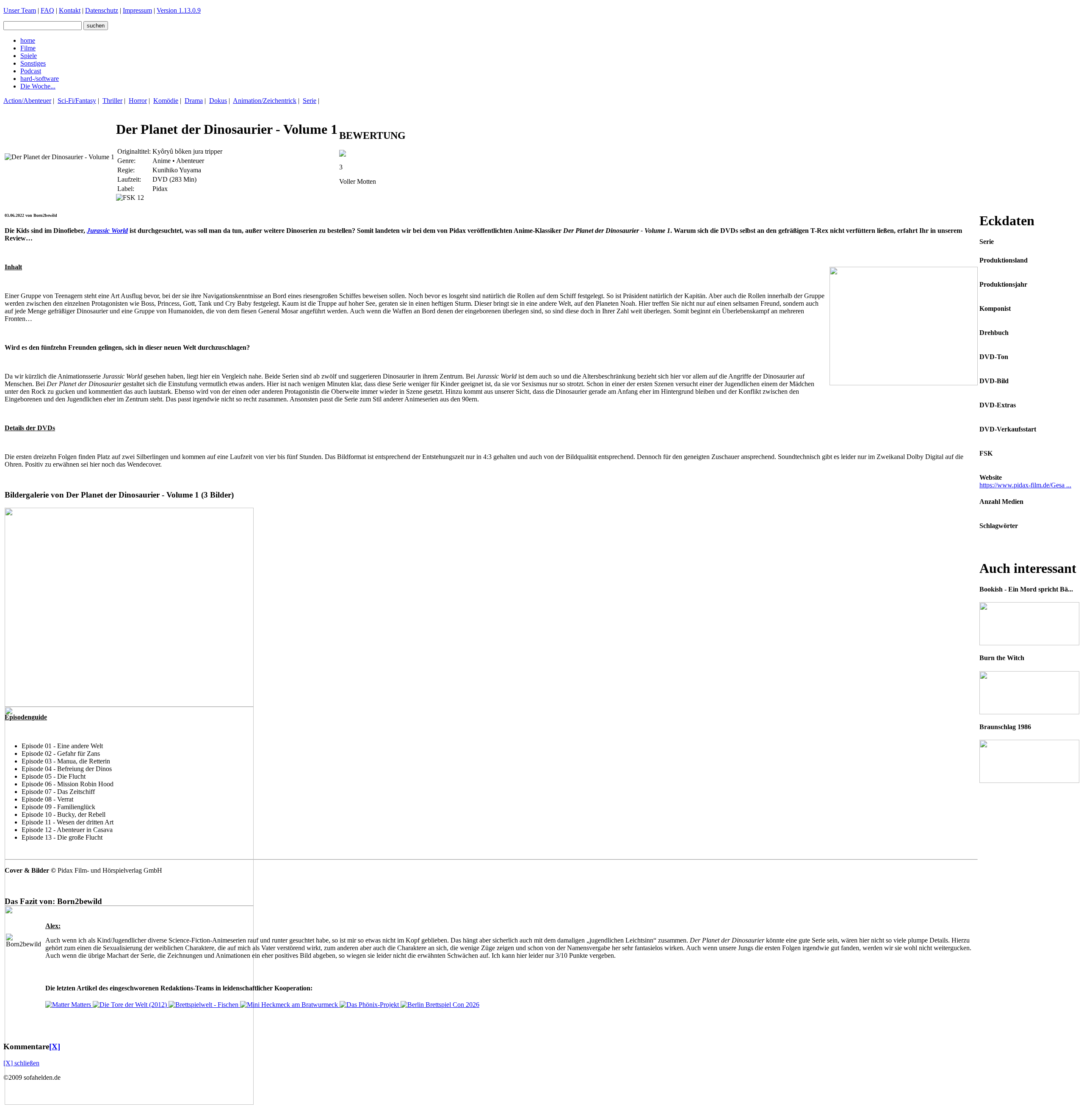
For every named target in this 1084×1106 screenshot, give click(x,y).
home (27, 40)
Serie (309, 100)
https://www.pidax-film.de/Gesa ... (1025, 485)
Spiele (28, 55)
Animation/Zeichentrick (264, 100)
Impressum (137, 10)
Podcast (30, 71)
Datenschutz (101, 10)
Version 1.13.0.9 (179, 10)
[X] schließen (21, 1063)
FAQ (47, 10)
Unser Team (19, 10)
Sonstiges (33, 63)
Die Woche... (37, 86)
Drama (194, 100)
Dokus (218, 100)
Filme (28, 48)
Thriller (112, 100)
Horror (138, 100)
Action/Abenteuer (27, 100)
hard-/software (39, 78)
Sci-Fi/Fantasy (77, 100)
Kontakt (69, 10)
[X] (54, 1046)
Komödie (165, 100)
